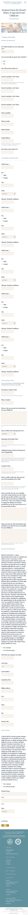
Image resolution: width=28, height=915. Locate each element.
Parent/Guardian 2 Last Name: (10, 104)
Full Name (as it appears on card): (11, 655)
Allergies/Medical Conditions (10, 199)
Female (5, 178)
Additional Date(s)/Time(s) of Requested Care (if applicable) (13, 451)
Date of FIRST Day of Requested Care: (13, 430)
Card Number (5, 671)
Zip (2, 713)
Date (3, 808)
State (3, 705)
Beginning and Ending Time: (10, 439)
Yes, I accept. (7, 647)
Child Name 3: (5, 250)
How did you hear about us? (9, 68)
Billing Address (6, 688)
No (4, 64)
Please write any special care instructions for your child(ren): (13, 409)
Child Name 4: (5, 293)
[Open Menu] (24, 3)
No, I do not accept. (9, 650)
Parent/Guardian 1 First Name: (10, 76)
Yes (4, 61)
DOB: (3, 191)
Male (4, 175)
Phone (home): (5, 129)
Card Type (4, 663)
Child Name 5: (5, 337)
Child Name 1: (5, 164)
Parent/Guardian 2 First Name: (10, 96)
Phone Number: (6, 400)
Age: (3, 182)
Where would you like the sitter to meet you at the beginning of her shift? (12, 478)
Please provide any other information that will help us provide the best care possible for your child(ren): (13, 526)
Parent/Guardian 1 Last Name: (10, 88)
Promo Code (5, 721)
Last (2, 804)
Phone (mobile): (6, 113)
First (2, 797)
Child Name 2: (5, 207)
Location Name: (6, 466)
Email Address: (6, 138)
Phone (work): (5, 121)
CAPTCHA (4, 821)
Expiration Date (6, 680)
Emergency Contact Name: (9, 390)
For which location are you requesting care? (12, 47)
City (2, 696)
